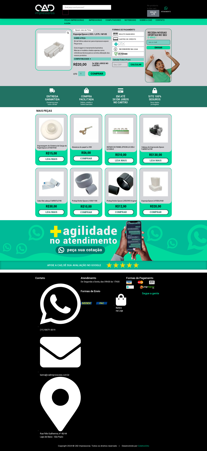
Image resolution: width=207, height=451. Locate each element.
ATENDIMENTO (166, 11)
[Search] (66, 12)
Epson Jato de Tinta (83, 30)
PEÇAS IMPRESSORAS (74, 20)
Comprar (97, 73)
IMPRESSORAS (95, 20)
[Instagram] (168, 293)
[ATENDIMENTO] (166, 8)
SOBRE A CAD (146, 20)
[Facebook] (162, 293)
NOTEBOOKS (130, 20)
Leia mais (51, 159)
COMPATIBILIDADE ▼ (82, 59)
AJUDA (67, 23)
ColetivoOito (143, 446)
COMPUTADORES (113, 20)
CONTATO (160, 20)
